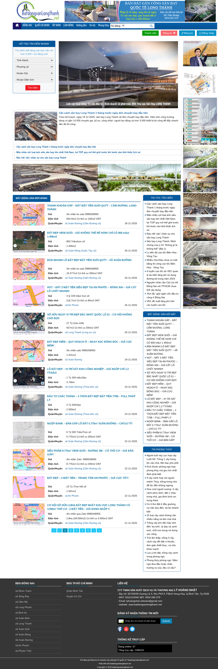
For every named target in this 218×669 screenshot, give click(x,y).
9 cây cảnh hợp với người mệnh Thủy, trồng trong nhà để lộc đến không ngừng (162, 481)
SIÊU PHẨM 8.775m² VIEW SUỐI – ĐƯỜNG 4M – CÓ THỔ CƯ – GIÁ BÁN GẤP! (161, 436)
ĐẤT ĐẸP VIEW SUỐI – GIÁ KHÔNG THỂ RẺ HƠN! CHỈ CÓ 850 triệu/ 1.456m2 (162, 339)
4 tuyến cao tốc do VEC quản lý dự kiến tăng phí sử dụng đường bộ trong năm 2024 (162, 275)
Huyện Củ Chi (73, 596)
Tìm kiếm (33, 87)
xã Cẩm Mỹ (21, 601)
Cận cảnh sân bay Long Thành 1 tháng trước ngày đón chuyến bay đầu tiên (56, 147)
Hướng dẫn (81, 25)
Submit (166, 621)
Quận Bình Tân (74, 591)
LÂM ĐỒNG (68, 25)
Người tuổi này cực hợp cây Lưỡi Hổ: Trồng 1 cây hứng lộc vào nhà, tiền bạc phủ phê (162, 459)
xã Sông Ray (22, 596)
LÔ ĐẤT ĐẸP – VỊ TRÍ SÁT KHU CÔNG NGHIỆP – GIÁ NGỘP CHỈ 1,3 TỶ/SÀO (161, 402)
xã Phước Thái (23, 650)
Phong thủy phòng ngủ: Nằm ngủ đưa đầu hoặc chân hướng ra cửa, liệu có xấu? (162, 564)
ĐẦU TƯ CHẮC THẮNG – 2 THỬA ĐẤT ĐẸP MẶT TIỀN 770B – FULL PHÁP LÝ (161, 414)
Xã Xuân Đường (24, 640)
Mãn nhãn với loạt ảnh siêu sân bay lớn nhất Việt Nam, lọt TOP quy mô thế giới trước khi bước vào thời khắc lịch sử (78, 152)
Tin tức (92, 25)
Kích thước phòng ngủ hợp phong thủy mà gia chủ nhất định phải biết (162, 470)
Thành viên (150, 33)
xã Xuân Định (22, 618)
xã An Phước (22, 645)
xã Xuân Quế (22, 629)
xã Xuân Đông (23, 634)
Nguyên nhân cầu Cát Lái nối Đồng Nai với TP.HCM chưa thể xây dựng (162, 286)
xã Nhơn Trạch (23, 591)
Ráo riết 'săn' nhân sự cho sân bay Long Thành (41, 157)
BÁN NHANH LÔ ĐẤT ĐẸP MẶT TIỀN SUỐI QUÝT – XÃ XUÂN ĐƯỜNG (162, 350)
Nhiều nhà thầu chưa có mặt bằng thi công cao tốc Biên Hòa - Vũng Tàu (162, 264)
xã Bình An (21, 612)
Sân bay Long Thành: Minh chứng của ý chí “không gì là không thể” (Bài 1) (162, 245)
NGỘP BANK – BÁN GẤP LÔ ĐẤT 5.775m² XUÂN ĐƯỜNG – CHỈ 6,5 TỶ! (162, 425)
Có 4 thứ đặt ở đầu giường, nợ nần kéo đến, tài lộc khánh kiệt (163, 508)
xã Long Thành (23, 623)
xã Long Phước (23, 607)
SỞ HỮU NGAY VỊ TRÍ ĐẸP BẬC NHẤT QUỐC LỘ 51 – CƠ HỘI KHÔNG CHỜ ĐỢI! (162, 376)
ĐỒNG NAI (27, 25)
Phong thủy (103, 25)
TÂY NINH (56, 25)
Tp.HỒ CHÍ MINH (42, 25)
